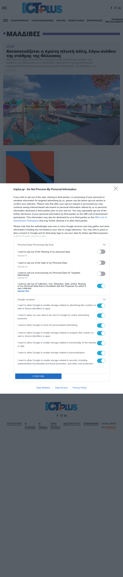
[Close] (117, 190)
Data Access (61, 387)
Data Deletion (43, 387)
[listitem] (61, 244)
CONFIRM (38, 376)
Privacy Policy (80, 387)
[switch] (101, 251)
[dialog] (61, 288)
